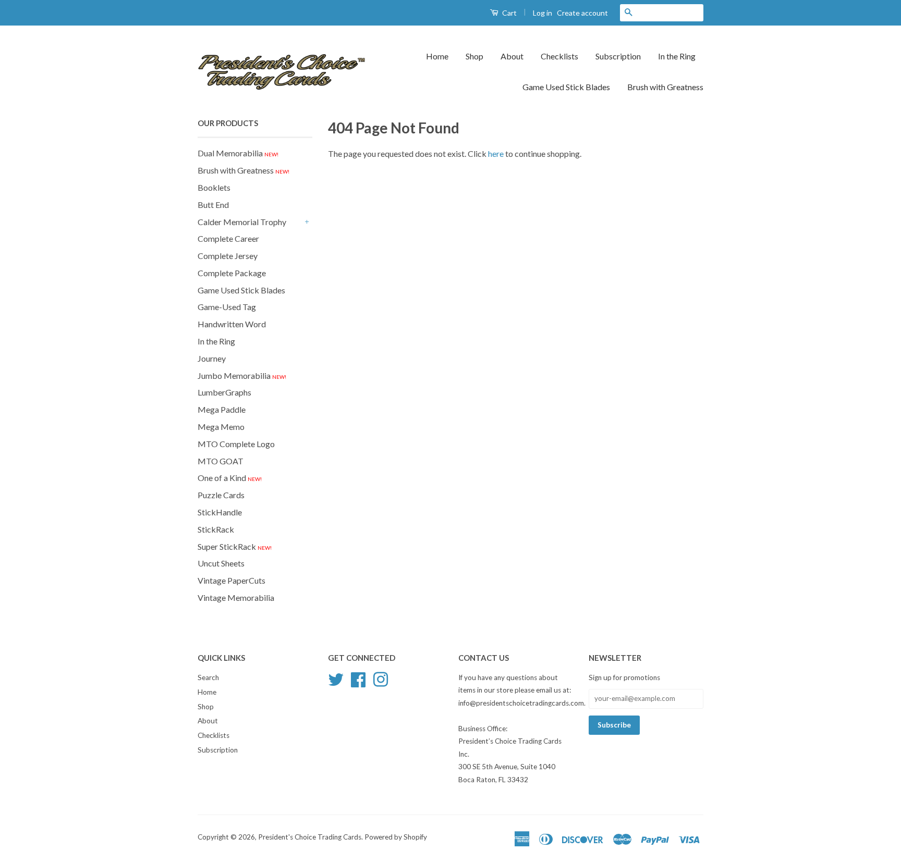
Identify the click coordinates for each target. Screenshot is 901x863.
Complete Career (228, 238)
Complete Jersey (228, 256)
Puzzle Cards (221, 495)
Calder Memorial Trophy (242, 222)
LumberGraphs (224, 392)
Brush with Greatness (665, 87)
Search (208, 677)
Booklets (214, 187)
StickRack (216, 529)
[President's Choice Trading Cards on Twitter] (336, 678)
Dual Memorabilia (238, 153)
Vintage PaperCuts (231, 580)
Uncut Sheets (221, 563)
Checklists (559, 56)
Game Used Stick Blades (566, 87)
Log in (542, 12)
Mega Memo (221, 427)
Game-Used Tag (227, 307)
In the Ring (677, 56)
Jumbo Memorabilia (242, 375)
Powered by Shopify (395, 837)
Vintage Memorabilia (236, 597)
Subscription (618, 56)
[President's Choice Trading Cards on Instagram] (380, 678)
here (496, 153)
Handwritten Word (232, 324)
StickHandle (220, 512)
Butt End (213, 204)
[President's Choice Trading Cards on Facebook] (358, 678)
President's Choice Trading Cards (309, 837)
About (512, 56)
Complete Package (232, 273)
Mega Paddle (222, 409)
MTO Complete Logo (236, 444)
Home (437, 56)
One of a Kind (230, 478)
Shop (474, 56)
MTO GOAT (220, 461)
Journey (212, 358)
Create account (582, 12)
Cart (509, 12)
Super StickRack (235, 546)
